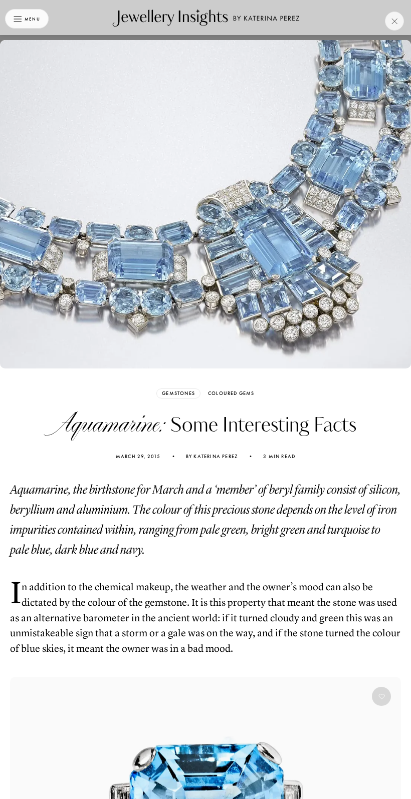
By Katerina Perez (212, 457)
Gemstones (178, 393)
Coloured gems (231, 393)
